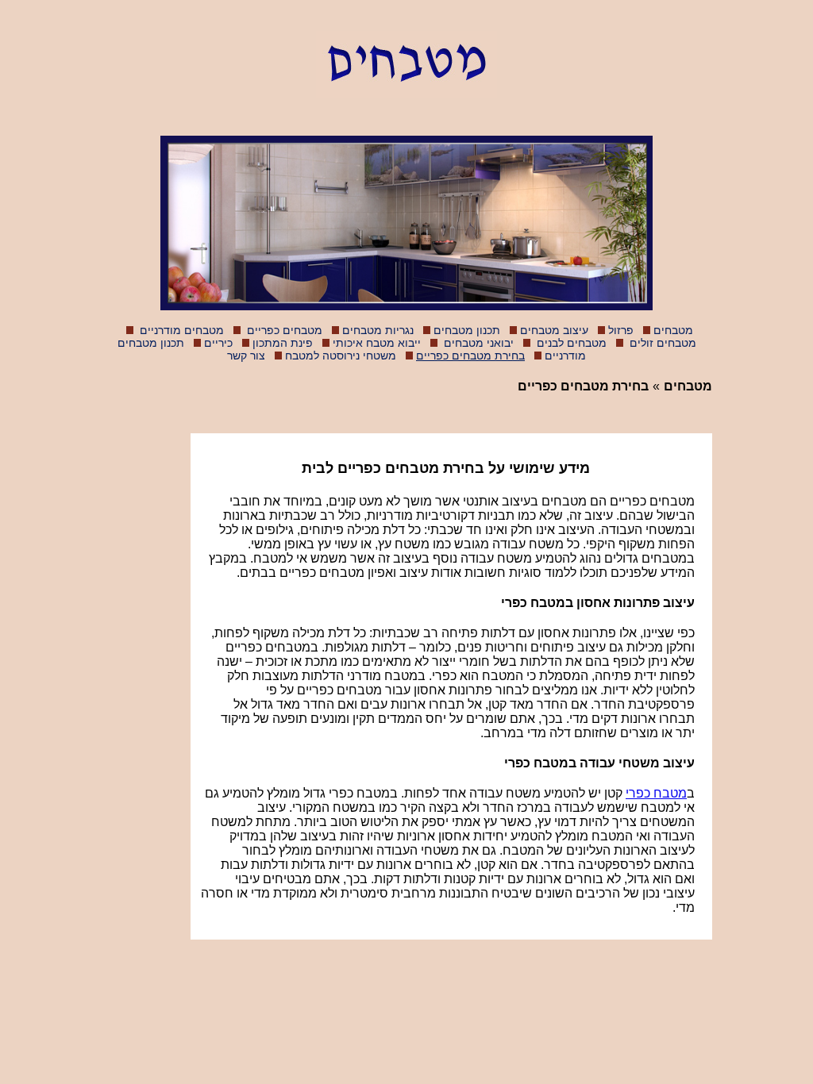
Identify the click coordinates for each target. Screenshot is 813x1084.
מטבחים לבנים (570, 342)
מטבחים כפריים (283, 330)
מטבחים (673, 330)
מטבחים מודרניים (180, 330)
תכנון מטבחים (466, 330)
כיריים (218, 342)
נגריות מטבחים (378, 330)
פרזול (621, 330)
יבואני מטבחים (477, 342)
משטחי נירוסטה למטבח (340, 355)
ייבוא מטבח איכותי (377, 342)
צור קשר (246, 355)
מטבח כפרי (656, 793)
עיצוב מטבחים (554, 330)
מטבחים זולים (661, 342)
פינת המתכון (282, 342)
